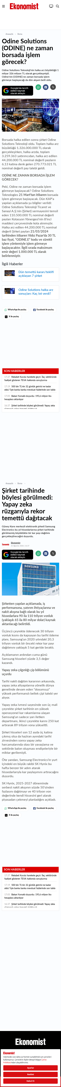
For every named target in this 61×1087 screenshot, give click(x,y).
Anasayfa (9, 34)
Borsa (20, 34)
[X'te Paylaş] (53, 87)
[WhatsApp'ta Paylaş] (38, 87)
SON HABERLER (14, 371)
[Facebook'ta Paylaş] (45, 87)
